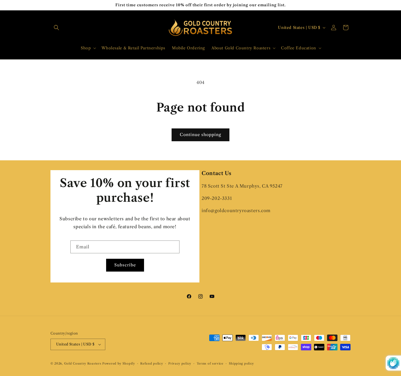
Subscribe (125, 264)
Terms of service (210, 363)
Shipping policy (241, 363)
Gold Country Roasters (82, 363)
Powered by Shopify (118, 363)
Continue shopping (200, 134)
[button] (56, 28)
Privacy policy (179, 363)
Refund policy (151, 363)
